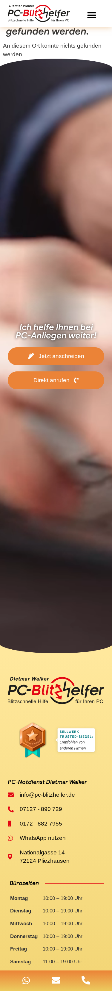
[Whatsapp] (26, 980)
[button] (91, 15)
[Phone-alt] (86, 980)
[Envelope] (56, 980)
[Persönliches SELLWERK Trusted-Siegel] (56, 741)
